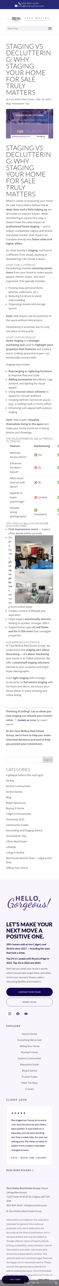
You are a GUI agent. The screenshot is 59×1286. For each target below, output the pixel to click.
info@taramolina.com (35, 1205)
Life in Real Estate (16, 841)
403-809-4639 (30, 3)
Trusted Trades (30, 1076)
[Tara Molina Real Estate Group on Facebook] (17, 1013)
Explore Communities (29, 1058)
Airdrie (10, 780)
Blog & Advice (29, 1070)
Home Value (29, 1002)
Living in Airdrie (15, 852)
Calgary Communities (18, 814)
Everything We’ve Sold (29, 1039)
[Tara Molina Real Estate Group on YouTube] (26, 1013)
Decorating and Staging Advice (24, 830)
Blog (8, 103)
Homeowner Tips (21, 103)
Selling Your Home (17, 868)
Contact (29, 1088)
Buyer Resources (16, 803)
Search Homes (29, 1033)
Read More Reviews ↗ (20, 1170)
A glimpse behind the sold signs (24, 775)
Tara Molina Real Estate (21, 99)
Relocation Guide (29, 1064)
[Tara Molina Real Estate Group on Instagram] (9, 1013)
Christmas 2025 (15, 819)
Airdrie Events (14, 792)
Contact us (23, 720)
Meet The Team (29, 1082)
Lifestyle (11, 847)
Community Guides (17, 825)
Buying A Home (15, 808)
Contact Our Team (29, 992)
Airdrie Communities (18, 786)
